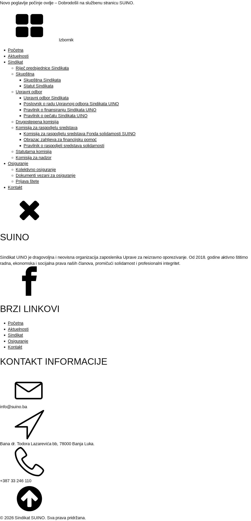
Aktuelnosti (18, 56)
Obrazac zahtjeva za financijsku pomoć (60, 139)
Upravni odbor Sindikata (46, 97)
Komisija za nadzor (33, 157)
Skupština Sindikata (42, 80)
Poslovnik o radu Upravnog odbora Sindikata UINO (71, 103)
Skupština (25, 73)
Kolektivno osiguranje (36, 169)
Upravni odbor (29, 91)
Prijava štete (27, 181)
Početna (15, 50)
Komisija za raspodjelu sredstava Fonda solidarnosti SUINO (80, 133)
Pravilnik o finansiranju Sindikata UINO (60, 109)
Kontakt (15, 187)
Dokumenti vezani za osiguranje (45, 175)
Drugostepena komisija (37, 121)
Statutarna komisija (34, 151)
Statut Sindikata (38, 85)
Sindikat (15, 62)
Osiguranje (18, 163)
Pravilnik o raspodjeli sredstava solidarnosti (64, 145)
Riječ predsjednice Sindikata (42, 68)
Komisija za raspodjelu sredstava (46, 127)
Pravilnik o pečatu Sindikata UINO (55, 115)
